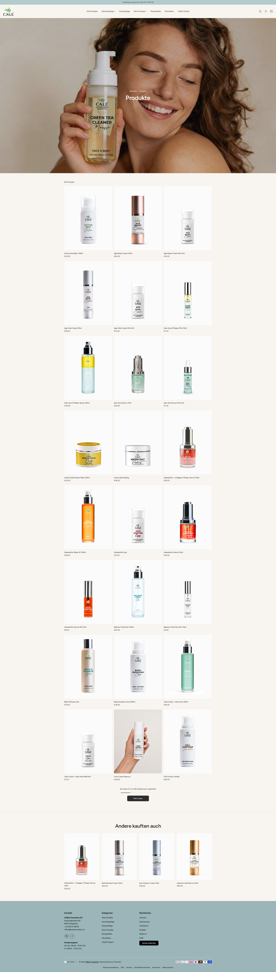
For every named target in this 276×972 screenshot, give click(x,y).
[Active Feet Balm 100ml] (88, 218)
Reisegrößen (107, 934)
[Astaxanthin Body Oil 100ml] (88, 517)
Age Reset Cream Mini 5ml (174, 253)
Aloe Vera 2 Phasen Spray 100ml (77, 403)
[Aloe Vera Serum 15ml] (138, 368)
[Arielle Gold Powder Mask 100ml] (88, 442)
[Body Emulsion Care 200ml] (138, 667)
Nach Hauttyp (107, 930)
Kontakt (142, 930)
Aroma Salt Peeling (121, 478)
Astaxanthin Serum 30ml (173, 552)
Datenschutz (144, 922)
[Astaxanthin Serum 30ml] (188, 517)
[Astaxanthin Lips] (138, 517)
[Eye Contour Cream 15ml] (156, 856)
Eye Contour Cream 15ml (149, 883)
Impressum (143, 926)
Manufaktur (106, 938)
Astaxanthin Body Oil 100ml (75, 552)
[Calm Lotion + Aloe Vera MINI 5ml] (88, 741)
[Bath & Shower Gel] (88, 667)
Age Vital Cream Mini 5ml (124, 328)
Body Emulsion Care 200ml (124, 702)
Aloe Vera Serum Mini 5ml (174, 403)
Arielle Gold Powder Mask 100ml (77, 478)
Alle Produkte (107, 918)
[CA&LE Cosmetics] (8, 11)
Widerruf (143, 934)
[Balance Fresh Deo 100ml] (138, 592)
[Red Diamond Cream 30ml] (119, 856)
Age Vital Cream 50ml (73, 328)
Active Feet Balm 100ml (73, 253)
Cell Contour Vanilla (171, 777)
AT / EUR (70, 962)
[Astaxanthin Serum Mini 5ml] (88, 592)
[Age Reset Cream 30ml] (138, 218)
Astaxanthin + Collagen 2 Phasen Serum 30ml (181, 478)
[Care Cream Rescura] (138, 741)
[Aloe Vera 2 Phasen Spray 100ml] (88, 368)
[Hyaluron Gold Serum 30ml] (194, 856)
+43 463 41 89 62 (71, 927)
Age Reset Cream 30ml (123, 253)
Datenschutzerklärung (111, 967)
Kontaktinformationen (142, 967)
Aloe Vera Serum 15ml (122, 403)
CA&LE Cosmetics (92, 962)
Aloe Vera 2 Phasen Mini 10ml (175, 328)
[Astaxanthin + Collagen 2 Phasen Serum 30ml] (188, 442)
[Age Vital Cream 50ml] (88, 293)
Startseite (133, 91)
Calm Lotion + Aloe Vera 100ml (176, 702)
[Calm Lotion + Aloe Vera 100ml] (188, 667)
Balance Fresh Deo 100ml (124, 627)
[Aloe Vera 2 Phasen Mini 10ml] (188, 293)
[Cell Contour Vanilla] (188, 741)
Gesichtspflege (108, 922)
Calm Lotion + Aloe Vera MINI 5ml (77, 777)
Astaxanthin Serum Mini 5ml (75, 627)
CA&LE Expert (107, 942)
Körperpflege (107, 926)
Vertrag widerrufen (149, 943)
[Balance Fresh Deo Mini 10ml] (188, 592)
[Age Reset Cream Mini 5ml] (188, 218)
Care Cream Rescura (122, 777)
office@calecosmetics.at (74, 929)
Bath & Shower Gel (71, 702)
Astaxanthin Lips (120, 552)
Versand (142, 918)
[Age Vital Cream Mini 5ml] (138, 293)
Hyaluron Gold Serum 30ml (187, 883)
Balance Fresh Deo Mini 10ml (175, 627)
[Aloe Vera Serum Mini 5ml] (188, 368)
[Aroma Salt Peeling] (138, 442)
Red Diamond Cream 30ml (112, 883)
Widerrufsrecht (167, 967)
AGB (141, 938)
